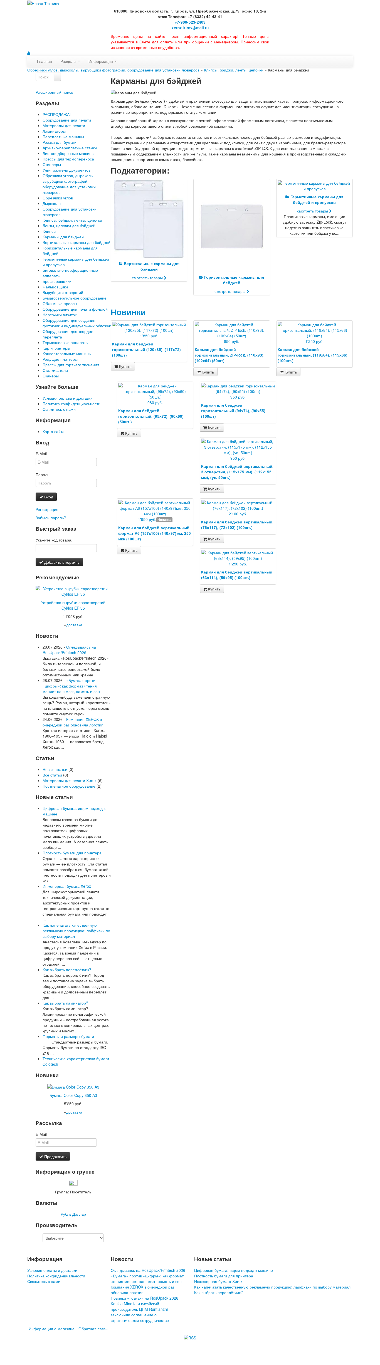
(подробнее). (336, 1346)
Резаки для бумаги (60, 142)
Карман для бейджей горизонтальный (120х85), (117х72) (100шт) (146, 349)
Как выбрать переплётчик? (67, 969)
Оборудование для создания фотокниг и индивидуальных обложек (77, 322)
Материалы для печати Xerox (70, 780)
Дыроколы (52, 203)
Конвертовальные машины (67, 353)
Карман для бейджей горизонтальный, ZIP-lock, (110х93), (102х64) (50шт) (230, 355)
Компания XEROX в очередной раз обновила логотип (73, 722)
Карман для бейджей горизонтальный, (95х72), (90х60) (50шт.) (151, 416)
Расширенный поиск (54, 92)
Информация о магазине (52, 1328)
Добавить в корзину (61, 562)
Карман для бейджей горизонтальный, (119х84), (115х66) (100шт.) (312, 355)
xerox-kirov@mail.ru (190, 27)
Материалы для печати (64, 125)
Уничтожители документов (66, 170)
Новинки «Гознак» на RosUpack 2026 (144, 1298)
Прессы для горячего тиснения (71, 364)
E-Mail (41, 453)
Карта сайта (54, 431)
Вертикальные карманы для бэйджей (76, 242)
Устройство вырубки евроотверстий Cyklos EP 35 (73, 605)
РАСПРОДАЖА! (57, 114)
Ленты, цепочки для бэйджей (69, 225)
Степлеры (52, 164)
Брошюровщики (57, 281)
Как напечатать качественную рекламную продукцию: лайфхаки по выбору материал (76, 930)
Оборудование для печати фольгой (75, 309)
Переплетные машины (63, 136)
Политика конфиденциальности (71, 403)
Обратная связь (92, 1328)
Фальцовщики (55, 287)
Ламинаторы (54, 131)
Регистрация (47, 509)
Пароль (42, 474)
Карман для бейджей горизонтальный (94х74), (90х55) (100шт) (233, 410)
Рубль (66, 1214)
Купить (124, 366)
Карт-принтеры (56, 348)
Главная (44, 61)
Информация (101, 61)
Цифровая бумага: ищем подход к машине (233, 1270)
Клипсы (49, 231)
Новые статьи (55, 769)
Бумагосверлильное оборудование (75, 298)
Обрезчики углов (58, 198)
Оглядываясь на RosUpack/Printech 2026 (69, 649)
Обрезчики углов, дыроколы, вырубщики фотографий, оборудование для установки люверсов (113, 70)
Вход (48, 496)
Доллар (79, 1214)
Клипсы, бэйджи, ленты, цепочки (233, 70)
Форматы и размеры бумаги (68, 1036)
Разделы (68, 61)
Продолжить (54, 1156)
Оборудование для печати (67, 120)
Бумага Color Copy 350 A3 (73, 1095)
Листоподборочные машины (68, 153)
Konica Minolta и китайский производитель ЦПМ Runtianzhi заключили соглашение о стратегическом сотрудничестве (140, 1312)
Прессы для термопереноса (68, 159)
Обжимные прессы (60, 303)
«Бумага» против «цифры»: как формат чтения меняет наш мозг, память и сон (71, 685)
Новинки (128, 312)
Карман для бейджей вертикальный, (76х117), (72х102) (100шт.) (237, 524)
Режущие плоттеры (60, 359)
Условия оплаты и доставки (68, 398)
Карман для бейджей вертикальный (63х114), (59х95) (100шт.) (236, 574)
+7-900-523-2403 (190, 22)
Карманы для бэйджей (63, 236)
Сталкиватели (55, 370)
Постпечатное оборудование (69, 786)
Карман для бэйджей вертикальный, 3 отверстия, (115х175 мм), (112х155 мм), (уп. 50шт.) (237, 472)
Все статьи (52, 775)
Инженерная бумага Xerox (67, 886)
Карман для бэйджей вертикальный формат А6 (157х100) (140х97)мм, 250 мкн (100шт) (154, 533)
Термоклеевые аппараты (65, 342)
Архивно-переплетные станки (70, 147)
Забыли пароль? (51, 517)
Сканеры (51, 376)
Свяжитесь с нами (59, 409)
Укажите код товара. (54, 540)
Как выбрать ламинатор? (65, 1003)
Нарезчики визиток (60, 314)
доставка (74, 624)
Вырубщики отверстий (63, 292)
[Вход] (28, 53)
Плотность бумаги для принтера (72, 852)
